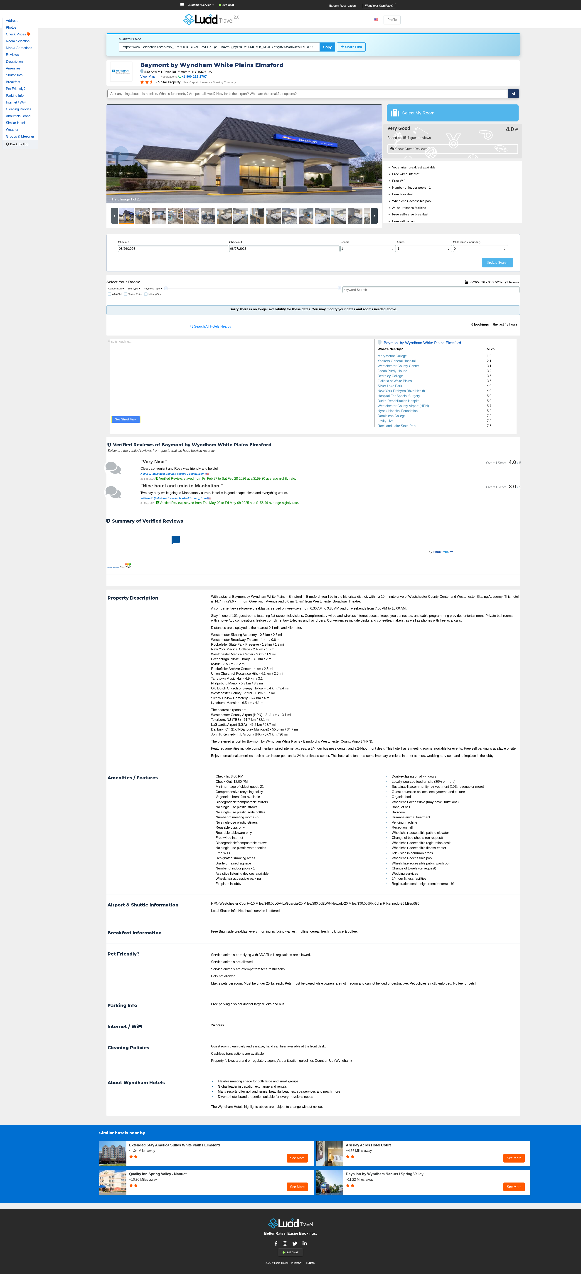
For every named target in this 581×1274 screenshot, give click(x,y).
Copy (327, 47)
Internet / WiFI (16, 102)
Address (12, 20)
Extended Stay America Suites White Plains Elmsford (174, 1145)
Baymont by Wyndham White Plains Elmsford (422, 343)
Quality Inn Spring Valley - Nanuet (158, 1174)
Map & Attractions (19, 48)
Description (14, 61)
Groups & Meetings (20, 136)
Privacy (296, 1263)
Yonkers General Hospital (397, 361)
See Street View (125, 419)
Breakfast (13, 82)
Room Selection (18, 41)
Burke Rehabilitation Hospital (399, 401)
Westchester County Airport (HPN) (403, 406)
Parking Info (15, 95)
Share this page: (130, 39)
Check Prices (16, 34)
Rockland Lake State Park (397, 426)
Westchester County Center (398, 366)
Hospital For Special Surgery (399, 396)
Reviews (12, 55)
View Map (147, 76)
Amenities (13, 68)
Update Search (497, 262)
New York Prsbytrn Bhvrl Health (401, 391)
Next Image (367, 153)
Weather (12, 129)
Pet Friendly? (15, 89)
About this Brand (18, 116)
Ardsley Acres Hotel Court (368, 1145)
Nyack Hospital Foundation (398, 411)
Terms (310, 1263)
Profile (392, 20)
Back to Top (19, 144)
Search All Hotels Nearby (212, 326)
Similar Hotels (16, 123)
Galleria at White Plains (395, 381)
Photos (11, 27)
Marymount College (392, 356)
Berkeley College (390, 376)
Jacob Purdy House (392, 371)
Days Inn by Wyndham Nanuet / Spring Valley (384, 1174)
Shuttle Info (14, 75)
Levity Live (386, 421)
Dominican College (392, 416)
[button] (114, 288)
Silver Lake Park (390, 386)
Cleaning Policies (18, 109)
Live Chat (291, 1252)
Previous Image (120, 153)
